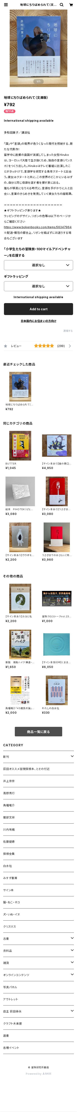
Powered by (34, 1073)
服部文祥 (9, 817)
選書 (6, 1035)
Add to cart (39, 309)
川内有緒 (9, 829)
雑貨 (6, 963)
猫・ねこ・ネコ (11, 902)
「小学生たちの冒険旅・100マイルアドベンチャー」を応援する (37, 252)
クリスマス (9, 926)
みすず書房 (10, 878)
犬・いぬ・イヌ (11, 914)
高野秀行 (9, 793)
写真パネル (10, 987)
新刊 (6, 756)
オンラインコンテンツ (16, 975)
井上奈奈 (9, 781)
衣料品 (7, 950)
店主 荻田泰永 (12, 1011)
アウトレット (10, 999)
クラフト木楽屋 (12, 1023)
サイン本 (8, 890)
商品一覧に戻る (38, 732)
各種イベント (11, 1047)
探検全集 (9, 853)
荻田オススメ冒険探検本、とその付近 (26, 769)
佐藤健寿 (9, 841)
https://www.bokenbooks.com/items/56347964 (38, 227)
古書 (6, 938)
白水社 (7, 866)
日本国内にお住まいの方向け (38, 321)
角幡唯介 (9, 805)
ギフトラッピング (16, 276)
